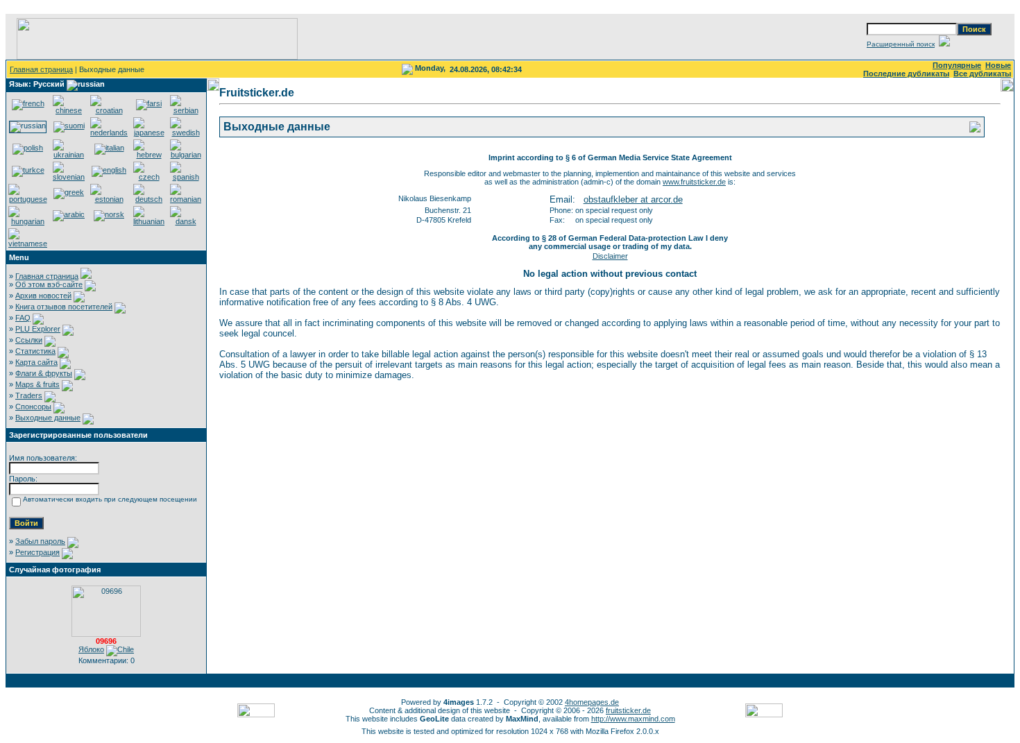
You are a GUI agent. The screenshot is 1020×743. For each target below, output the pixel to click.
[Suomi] (69, 125)
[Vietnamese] (27, 243)
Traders (28, 395)
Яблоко (91, 649)
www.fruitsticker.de (694, 182)
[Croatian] (109, 110)
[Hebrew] (148, 155)
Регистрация (37, 552)
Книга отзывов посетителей (63, 306)
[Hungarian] (27, 221)
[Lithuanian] (148, 221)
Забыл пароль (40, 541)
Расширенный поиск (901, 44)
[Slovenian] (69, 177)
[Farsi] (149, 103)
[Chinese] (69, 110)
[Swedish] (185, 132)
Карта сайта (36, 362)
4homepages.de (592, 702)
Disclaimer (610, 256)
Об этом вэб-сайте (49, 284)
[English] (109, 170)
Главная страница (41, 69)
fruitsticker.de (628, 710)
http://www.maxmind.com (633, 719)
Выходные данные (47, 417)
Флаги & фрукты (43, 373)
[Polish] (27, 148)
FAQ (23, 318)
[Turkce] (28, 170)
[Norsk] (109, 214)
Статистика (35, 351)
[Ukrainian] (69, 155)
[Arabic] (69, 214)
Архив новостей (43, 295)
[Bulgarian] (185, 155)
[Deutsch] (148, 199)
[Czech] (148, 177)
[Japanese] (148, 132)
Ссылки (28, 340)
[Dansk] (185, 221)
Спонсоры (33, 406)
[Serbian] (185, 110)
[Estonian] (109, 199)
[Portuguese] (27, 199)
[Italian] (109, 148)
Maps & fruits (37, 384)
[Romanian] (185, 199)
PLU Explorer (37, 329)
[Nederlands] (109, 132)
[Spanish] (185, 177)
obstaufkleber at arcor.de (633, 199)
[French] (28, 103)
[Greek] (68, 192)
